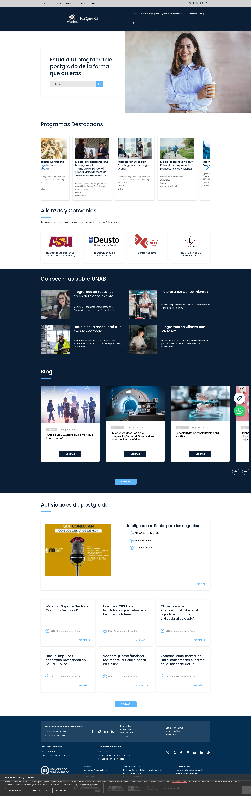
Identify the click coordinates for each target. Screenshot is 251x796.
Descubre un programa (150, 14)
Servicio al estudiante (63, 3)
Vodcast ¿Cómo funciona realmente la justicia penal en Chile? (124, 660)
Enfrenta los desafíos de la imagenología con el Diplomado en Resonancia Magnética (133, 436)
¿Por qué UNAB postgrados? (173, 14)
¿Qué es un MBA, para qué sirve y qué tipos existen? (69, 436)
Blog (202, 14)
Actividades (192, 14)
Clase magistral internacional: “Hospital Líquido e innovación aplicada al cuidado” (179, 612)
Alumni (95, 3)
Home (135, 14)
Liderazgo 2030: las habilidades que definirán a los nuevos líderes (125, 610)
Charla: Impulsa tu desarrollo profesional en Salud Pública (65, 660)
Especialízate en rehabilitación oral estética (197, 434)
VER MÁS (70, 454)
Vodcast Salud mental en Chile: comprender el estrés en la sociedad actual (182, 660)
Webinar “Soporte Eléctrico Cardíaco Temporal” (66, 608)
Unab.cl (44, 3)
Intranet (82, 3)
